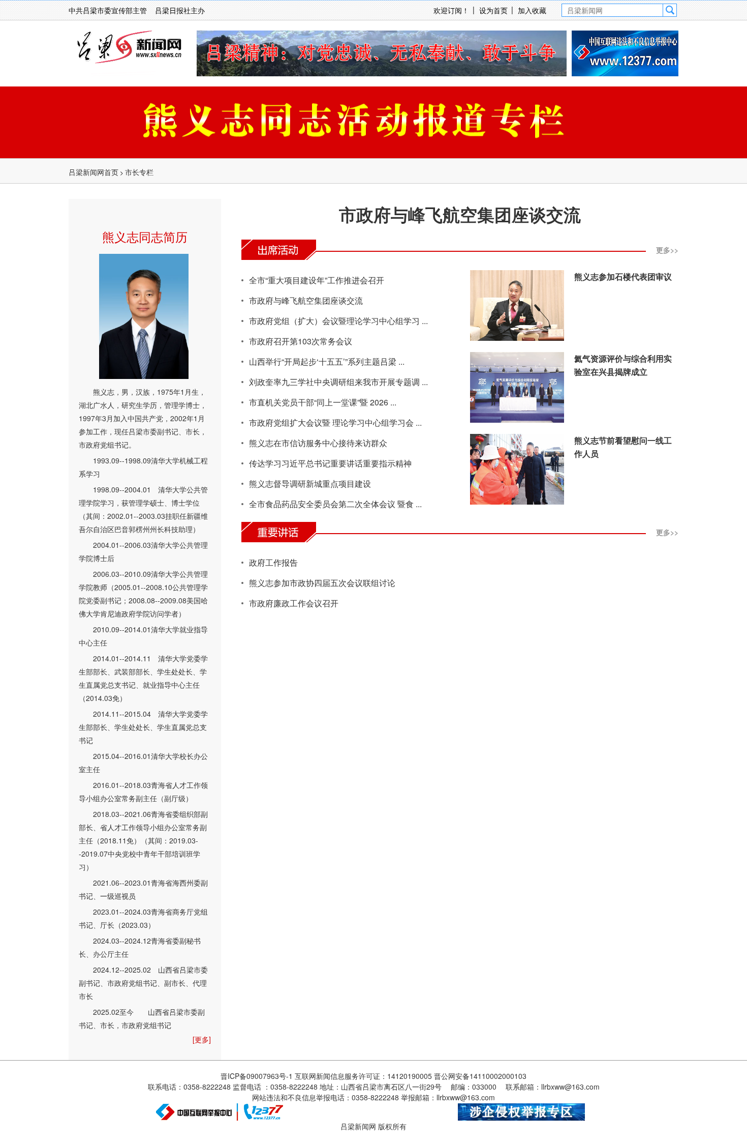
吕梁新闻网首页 (93, 172)
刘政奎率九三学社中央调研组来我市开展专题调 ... (338, 382)
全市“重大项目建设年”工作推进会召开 (316, 280)
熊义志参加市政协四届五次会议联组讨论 (322, 583)
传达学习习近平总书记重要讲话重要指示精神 (330, 463)
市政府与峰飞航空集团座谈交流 (460, 214)
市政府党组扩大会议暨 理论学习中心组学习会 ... (335, 422)
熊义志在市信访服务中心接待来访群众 (318, 443)
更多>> (667, 250)
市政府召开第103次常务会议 (300, 341)
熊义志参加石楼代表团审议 (623, 276)
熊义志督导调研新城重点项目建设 (310, 483)
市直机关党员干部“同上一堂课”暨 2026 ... (322, 402)
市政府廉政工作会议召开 (293, 603)
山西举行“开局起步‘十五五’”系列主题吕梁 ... (326, 361)
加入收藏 (532, 10)
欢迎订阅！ (451, 10)
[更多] (202, 1039)
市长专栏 (139, 172)
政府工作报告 (273, 562)
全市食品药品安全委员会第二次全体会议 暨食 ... (335, 504)
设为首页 (493, 10)
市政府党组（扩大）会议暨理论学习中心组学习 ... (338, 321)
